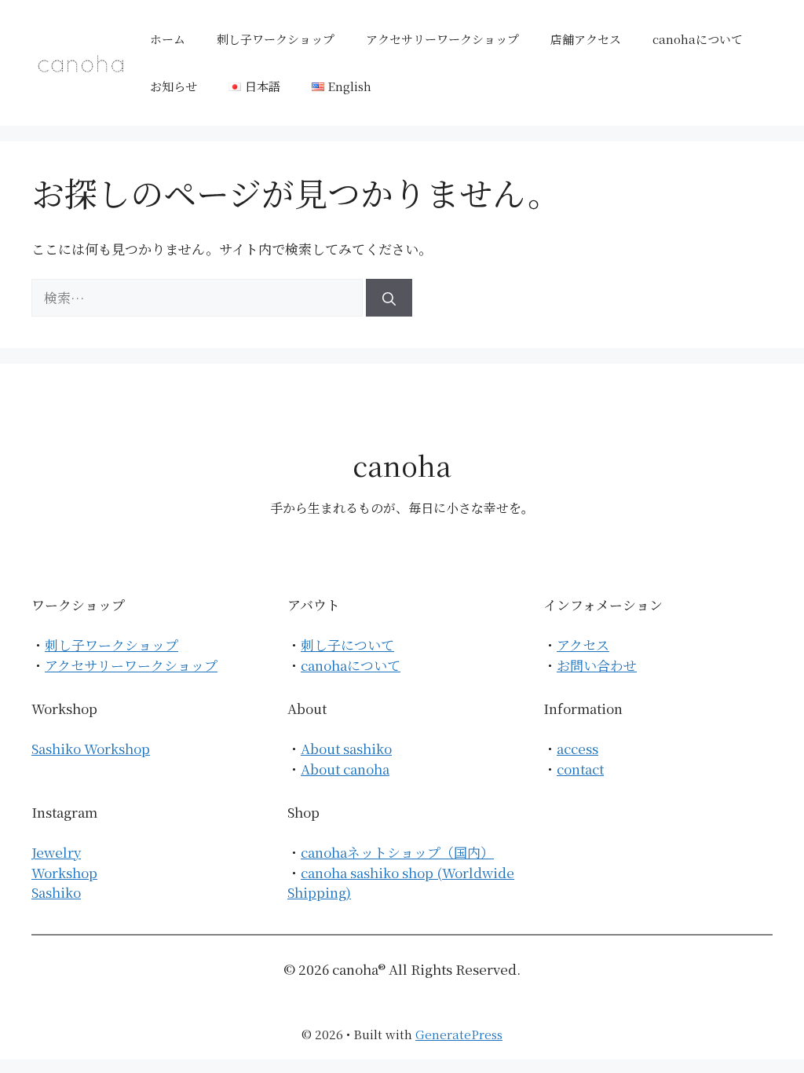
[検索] (389, 298)
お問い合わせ (597, 665)
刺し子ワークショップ (275, 39)
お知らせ (173, 86)
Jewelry (56, 852)
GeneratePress (458, 1034)
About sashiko (346, 748)
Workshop (64, 872)
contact (580, 768)
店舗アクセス (585, 39)
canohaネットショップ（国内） (397, 852)
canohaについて (697, 39)
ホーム (167, 39)
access (577, 748)
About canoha (345, 768)
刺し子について (347, 644)
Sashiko (56, 892)
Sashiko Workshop (90, 748)
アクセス (583, 644)
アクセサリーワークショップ (442, 39)
